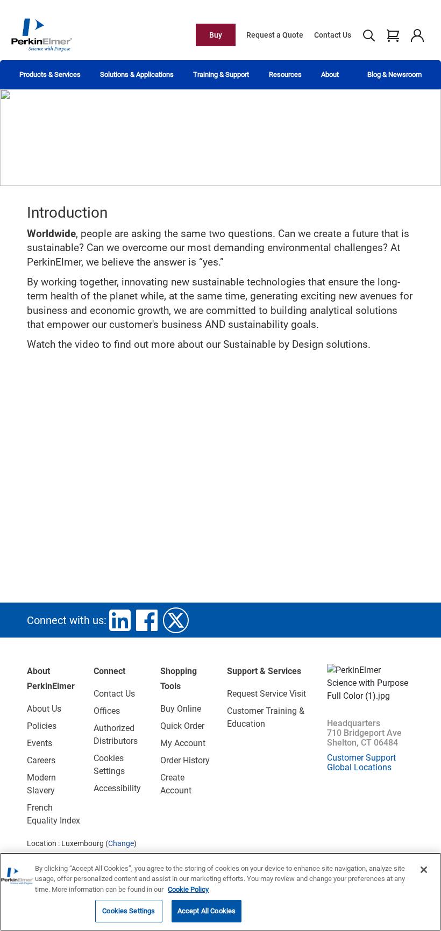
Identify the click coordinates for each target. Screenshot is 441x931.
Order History (185, 760)
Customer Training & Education (265, 717)
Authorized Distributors (116, 734)
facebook (147, 620)
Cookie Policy (188, 889)
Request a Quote (274, 35)
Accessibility (117, 788)
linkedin (120, 620)
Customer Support (361, 758)
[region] (220, 892)
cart (393, 35)
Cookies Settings (128, 911)
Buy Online (180, 709)
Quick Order (182, 726)
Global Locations (359, 767)
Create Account (175, 784)
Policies (41, 726)
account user (417, 35)
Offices (107, 711)
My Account (182, 743)
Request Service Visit (266, 694)
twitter (176, 620)
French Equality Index (53, 814)
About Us (44, 709)
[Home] (41, 34)
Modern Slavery (41, 784)
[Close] (424, 870)
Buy (215, 35)
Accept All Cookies (206, 911)
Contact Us (332, 35)
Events (39, 743)
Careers (41, 760)
